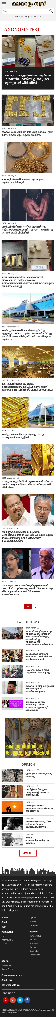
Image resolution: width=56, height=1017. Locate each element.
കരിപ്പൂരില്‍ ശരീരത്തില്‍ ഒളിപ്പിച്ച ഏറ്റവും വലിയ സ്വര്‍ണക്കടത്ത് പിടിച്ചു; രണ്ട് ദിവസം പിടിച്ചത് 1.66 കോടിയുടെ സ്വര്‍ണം (27, 335)
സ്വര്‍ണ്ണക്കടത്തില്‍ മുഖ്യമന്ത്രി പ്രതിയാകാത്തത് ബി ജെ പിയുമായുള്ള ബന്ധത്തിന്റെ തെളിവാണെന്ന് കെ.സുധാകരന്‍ (27, 537)
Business (34, 943)
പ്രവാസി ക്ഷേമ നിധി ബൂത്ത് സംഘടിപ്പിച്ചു (38, 671)
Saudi (4, 922)
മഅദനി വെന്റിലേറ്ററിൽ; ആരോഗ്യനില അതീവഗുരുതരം (40, 689)
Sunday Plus (35, 936)
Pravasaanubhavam (12, 975)
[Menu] (4, 4)
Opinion (33, 917)
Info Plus (33, 940)
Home (5, 917)
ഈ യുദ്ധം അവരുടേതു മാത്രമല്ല (39, 775)
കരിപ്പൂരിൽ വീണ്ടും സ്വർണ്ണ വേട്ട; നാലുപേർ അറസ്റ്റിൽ (23, 436)
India (4, 936)
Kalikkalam (6, 965)
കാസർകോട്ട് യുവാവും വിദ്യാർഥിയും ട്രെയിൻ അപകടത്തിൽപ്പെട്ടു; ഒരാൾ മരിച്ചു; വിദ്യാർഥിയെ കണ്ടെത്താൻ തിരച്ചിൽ (39, 638)
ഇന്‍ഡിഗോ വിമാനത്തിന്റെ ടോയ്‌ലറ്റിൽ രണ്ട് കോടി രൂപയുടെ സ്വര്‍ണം (27, 134)
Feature (33, 931)
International (7, 940)
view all (28, 853)
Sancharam (35, 955)
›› (35, 607)
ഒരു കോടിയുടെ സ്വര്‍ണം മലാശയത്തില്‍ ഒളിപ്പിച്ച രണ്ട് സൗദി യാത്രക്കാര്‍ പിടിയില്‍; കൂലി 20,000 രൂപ (27, 387)
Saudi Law (7, 980)
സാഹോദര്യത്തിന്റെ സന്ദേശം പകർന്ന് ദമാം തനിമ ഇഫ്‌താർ (39, 657)
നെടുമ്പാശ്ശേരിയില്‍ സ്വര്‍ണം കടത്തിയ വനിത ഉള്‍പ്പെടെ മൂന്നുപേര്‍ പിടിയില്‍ (28, 79)
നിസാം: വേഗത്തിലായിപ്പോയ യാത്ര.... (38, 841)
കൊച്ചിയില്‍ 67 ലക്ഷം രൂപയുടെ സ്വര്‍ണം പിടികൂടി (23, 181)
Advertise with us (11, 985)
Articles (33, 922)
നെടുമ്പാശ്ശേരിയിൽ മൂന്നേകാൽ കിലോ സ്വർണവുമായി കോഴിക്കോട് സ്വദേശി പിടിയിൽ (27, 484)
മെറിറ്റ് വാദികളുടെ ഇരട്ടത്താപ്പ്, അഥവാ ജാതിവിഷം (37, 792)
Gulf (4, 927)
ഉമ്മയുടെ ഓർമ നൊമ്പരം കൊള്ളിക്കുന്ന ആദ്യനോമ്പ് (40, 809)
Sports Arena (7, 969)
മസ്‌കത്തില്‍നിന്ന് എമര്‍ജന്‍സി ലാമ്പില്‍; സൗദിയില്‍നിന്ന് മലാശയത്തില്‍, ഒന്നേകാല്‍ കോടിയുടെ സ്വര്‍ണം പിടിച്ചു (28, 282)
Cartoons (34, 925)
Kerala (4, 944)
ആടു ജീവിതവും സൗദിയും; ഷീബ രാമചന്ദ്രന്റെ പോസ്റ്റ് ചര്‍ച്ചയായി (37, 706)
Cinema (33, 947)
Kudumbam (35, 951)
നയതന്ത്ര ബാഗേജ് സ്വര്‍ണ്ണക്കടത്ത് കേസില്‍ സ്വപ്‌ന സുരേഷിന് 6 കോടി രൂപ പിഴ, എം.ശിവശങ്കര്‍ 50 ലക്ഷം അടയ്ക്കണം (28, 590)
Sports (5, 961)
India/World (7, 932)
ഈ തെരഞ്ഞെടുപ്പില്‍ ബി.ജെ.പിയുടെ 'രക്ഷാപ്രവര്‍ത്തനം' (38, 825)
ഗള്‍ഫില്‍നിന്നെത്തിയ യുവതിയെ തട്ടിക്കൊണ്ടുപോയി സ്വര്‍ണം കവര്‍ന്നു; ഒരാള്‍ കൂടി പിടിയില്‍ (27, 229)
